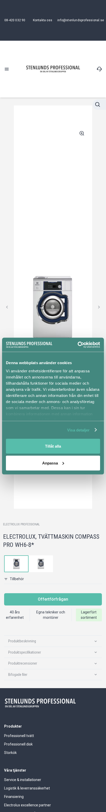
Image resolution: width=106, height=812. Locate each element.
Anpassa (50, 463)
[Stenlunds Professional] (53, 69)
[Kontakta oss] (99, 69)
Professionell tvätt (19, 736)
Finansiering (14, 797)
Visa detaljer (78, 430)
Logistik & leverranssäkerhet (27, 788)
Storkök (10, 753)
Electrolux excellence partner (27, 805)
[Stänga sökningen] (99, 105)
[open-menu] (6, 69)
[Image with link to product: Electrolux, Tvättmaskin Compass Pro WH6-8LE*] (40, 564)
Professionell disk (18, 744)
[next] (99, 307)
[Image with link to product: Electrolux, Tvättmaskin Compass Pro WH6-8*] (16, 564)
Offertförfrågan (53, 599)
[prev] (7, 307)
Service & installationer (22, 780)
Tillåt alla (53, 446)
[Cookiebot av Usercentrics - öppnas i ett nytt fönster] (77, 344)
